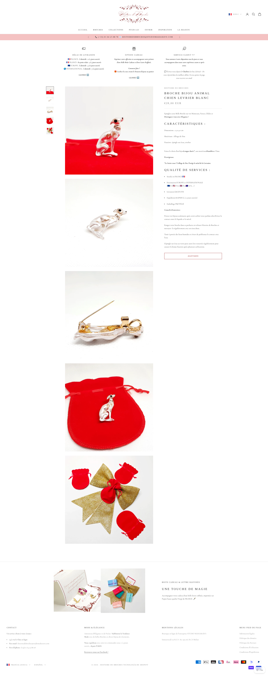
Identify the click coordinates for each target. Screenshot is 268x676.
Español (38, 665)
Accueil (83, 30)
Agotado (193, 256)
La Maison (184, 30)
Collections (116, 30)
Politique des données (248, 638)
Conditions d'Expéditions (249, 652)
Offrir (149, 30)
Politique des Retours (248, 643)
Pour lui (134, 30)
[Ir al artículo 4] (50, 120)
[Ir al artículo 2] (50, 100)
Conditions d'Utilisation (249, 647)
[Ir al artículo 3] (50, 110)
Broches (98, 30)
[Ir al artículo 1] (50, 90)
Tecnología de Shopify (136, 665)
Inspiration (165, 30)
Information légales (247, 633)
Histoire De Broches (176, 88)
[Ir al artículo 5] (50, 130)
